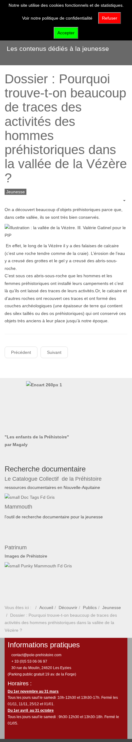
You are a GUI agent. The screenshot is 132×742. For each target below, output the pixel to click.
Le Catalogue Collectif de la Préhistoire (53, 479)
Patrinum (16, 547)
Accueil (46, 607)
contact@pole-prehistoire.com (35, 655)
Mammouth (19, 507)
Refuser (109, 18)
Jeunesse (111, 607)
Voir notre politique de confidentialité (57, 18)
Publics (90, 607)
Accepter (66, 32)
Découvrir (68, 607)
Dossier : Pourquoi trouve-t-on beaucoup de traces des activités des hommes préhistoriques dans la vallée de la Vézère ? (66, 128)
